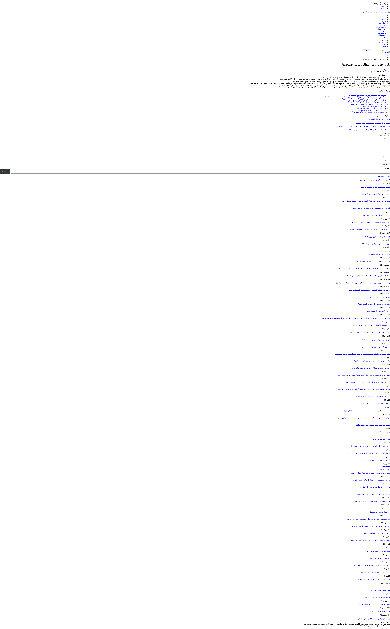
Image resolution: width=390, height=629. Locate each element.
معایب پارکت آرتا (384, 432)
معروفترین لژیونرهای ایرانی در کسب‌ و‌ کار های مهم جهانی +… (369, 526)
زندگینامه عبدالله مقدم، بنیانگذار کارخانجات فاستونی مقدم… (369, 540)
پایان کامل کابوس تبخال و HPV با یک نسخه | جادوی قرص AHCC (368, 275)
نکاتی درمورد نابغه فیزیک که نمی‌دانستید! (376, 533)
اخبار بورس (382, 33)
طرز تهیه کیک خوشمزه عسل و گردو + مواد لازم (374, 579)
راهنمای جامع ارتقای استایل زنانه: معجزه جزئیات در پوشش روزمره (367, 382)
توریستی (383, 38)
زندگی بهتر (382, 23)
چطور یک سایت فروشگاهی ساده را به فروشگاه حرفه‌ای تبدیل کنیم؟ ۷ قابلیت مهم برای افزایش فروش (355, 318)
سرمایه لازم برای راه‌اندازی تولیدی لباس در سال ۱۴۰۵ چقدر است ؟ (367, 453)
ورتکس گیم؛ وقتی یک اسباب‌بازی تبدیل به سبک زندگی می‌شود (369, 290)
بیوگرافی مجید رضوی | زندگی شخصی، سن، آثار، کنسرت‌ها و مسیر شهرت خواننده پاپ (361, 418)
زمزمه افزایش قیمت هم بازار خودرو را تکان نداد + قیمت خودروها (364, 98)
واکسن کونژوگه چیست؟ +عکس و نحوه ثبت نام (374, 618)
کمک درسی (386, 466)
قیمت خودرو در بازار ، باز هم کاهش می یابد (371, 108)
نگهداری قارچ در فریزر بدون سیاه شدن (377, 558)
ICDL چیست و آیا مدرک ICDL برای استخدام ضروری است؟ (370, 325)
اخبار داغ (383, 25)
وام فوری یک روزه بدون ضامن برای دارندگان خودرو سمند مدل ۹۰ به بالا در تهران (363, 283)
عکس (384, 44)
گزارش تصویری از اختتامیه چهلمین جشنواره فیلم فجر (372, 501)
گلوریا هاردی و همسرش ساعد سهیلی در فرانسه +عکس (371, 208)
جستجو (387, 168)
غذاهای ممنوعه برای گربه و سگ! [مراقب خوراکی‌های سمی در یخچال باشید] (364, 268)
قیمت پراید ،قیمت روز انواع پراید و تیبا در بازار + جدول (368, 104)
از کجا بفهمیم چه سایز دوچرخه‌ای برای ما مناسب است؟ (371, 396)
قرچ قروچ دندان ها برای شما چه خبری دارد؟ (375, 597)
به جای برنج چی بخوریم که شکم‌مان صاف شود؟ (374, 403)
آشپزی (383, 40)
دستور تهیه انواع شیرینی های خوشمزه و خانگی (374, 572)
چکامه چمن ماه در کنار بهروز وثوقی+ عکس (375, 236)
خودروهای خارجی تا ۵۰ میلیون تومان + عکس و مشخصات (366, 102)
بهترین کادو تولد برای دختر (381, 439)
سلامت (383, 17)
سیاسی (383, 19)
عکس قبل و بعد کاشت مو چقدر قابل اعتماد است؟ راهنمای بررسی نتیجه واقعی (363, 375)
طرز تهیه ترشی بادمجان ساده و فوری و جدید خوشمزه (372, 565)
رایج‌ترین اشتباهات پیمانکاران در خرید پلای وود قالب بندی (371, 368)
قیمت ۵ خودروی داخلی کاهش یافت (374, 106)
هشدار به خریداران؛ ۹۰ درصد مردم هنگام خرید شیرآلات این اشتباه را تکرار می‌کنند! (362, 354)
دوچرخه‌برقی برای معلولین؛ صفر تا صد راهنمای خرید (372, 339)
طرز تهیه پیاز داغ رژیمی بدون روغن (378, 551)
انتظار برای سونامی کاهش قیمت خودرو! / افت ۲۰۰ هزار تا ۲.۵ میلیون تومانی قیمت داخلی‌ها (355, 97)
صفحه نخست (381, 4)
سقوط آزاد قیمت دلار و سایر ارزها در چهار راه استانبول (367, 95)
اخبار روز (383, 15)
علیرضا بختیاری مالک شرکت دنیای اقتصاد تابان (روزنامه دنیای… (368, 519)
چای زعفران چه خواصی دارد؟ (380, 611)
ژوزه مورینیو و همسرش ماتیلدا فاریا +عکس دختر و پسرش (370, 222)
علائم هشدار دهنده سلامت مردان (379, 590)
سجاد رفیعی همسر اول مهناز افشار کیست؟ (375, 187)
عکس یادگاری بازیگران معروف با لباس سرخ (375, 180)
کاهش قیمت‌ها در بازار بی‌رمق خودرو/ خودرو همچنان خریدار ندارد (364, 100)
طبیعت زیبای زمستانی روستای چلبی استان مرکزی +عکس (370, 473)
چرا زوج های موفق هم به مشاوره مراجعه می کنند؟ (373, 425)
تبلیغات (383, 6)
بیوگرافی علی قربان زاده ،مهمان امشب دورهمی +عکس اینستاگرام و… (366, 201)
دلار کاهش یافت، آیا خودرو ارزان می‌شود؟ (372, 110)
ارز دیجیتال (382, 35)
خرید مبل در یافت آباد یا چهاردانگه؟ (378, 254)
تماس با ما (382, 8)
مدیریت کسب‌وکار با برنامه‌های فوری (377, 311)
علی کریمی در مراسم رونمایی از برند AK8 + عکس (373, 494)
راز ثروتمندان (381, 29)
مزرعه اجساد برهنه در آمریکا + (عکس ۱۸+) (375, 244)
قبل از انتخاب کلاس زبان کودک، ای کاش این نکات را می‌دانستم (369, 332)
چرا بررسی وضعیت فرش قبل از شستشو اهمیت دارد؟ (372, 297)
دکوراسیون (382, 42)
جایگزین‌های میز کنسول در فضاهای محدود (376, 347)
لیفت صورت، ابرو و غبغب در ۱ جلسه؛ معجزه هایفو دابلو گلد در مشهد (367, 410)
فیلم (384, 46)
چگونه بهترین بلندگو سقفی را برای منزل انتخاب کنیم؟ (372, 361)
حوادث (383, 37)
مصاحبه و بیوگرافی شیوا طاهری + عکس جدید (374, 215)
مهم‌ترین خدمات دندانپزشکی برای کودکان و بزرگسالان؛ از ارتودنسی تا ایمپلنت (364, 389)
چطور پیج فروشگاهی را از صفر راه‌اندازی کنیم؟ (374, 304)
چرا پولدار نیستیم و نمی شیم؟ (380, 512)
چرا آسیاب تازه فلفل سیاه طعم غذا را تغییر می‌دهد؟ (373, 261)
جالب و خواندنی (380, 27)
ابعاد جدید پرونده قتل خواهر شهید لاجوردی (376, 194)
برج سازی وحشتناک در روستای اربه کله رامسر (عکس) (371, 480)
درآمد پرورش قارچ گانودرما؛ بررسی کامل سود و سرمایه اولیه (369, 446)
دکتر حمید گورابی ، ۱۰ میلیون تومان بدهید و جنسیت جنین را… (369, 229)
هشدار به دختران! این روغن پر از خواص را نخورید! (373, 604)
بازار (384, 31)
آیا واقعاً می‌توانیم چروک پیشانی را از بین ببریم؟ (374, 460)
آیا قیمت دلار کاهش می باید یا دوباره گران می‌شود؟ (369, 112)
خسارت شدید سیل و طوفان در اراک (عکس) (375, 487)
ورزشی (383, 21)
